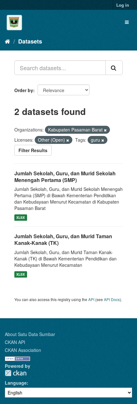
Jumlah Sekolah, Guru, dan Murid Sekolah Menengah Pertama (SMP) (65, 177)
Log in (122, 5)
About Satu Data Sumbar (30, 334)
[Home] (7, 41)
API (91, 299)
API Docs (112, 299)
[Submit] (114, 67)
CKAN (15, 373)
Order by (23, 90)
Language (16, 383)
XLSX (20, 217)
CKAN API (15, 342)
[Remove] (105, 129)
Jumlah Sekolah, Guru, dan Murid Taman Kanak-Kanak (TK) (63, 239)
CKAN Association (23, 350)
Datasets (30, 41)
